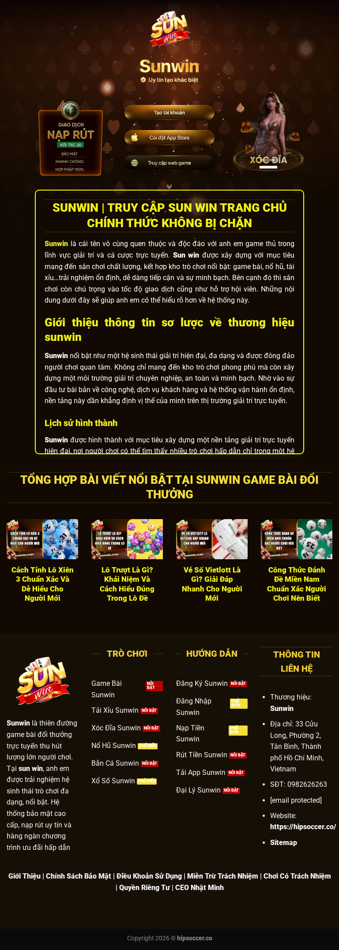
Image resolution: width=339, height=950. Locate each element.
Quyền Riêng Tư (144, 887)
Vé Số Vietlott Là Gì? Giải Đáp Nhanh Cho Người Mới (212, 584)
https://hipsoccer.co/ (303, 827)
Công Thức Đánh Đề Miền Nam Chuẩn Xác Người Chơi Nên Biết (296, 584)
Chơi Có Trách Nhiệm (297, 876)
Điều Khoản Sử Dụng (149, 876)
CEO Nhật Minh (199, 887)
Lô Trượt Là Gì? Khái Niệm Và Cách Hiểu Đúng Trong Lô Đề (127, 584)
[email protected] (296, 800)
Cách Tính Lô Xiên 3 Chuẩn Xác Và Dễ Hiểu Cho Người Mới (42, 584)
